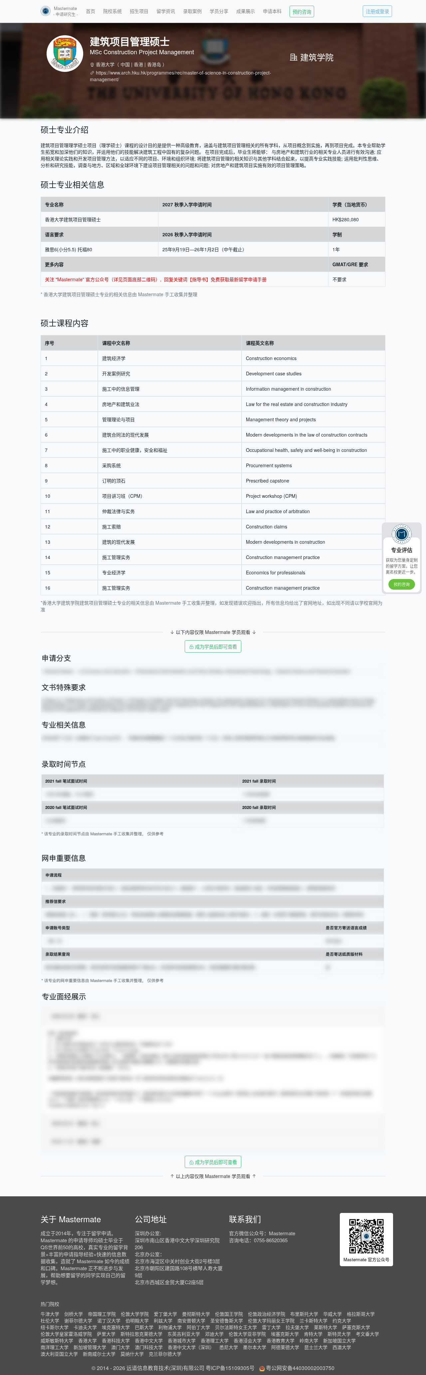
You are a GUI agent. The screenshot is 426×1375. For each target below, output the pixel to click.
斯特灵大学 (339, 1333)
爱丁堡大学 (165, 1313)
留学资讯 (165, 11)
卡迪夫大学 (85, 1327)
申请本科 (272, 11)
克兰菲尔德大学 (165, 1353)
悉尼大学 (228, 1347)
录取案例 (192, 11)
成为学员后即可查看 (215, 646)
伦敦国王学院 (229, 1313)
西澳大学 (341, 1347)
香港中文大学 (149, 1340)
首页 (90, 11)
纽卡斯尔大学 (55, 1327)
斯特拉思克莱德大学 (141, 1333)
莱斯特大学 (325, 1327)
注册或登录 (377, 11)
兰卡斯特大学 (313, 1320)
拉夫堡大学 (297, 1327)
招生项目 (139, 11)
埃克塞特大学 (116, 1327)
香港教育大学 (281, 1340)
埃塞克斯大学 (285, 1333)
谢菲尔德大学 (78, 1320)
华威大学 (332, 1313)
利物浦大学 (170, 1327)
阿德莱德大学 (285, 1347)
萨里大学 (106, 1333)
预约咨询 (302, 11)
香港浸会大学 (248, 1340)
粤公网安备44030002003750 (300, 1368)
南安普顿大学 (191, 1320)
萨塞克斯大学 (356, 1327)
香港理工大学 (215, 1340)
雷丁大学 (271, 1327)
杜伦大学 (50, 1320)
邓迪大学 (214, 1333)
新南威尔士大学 (99, 1353)
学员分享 (219, 11)
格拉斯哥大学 (361, 1313)
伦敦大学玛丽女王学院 (271, 1320)
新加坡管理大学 (90, 1347)
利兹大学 (163, 1320)
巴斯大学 (144, 1327)
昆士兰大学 (315, 1347)
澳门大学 (120, 1347)
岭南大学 (309, 1340)
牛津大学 (50, 1313)
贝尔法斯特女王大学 (236, 1327)
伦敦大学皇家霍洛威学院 (66, 1333)
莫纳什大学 (132, 1353)
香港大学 (105, 64)
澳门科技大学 (149, 1347)
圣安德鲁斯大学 (226, 1320)
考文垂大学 (367, 1333)
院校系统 (112, 11)
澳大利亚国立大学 (59, 1353)
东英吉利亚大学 (183, 1333)
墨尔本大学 (254, 1347)
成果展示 (245, 11)
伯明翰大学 (137, 1320)
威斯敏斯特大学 (57, 1340)
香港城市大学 (182, 1340)
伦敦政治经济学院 (266, 1313)
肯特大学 (313, 1333)
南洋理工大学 (55, 1347)
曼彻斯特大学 (196, 1313)
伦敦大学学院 (135, 1313)
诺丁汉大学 (108, 1320)
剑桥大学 (73, 1313)
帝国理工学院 (102, 1313)
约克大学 (341, 1320)
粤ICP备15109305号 (230, 1368)
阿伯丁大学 (198, 1327)
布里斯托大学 (304, 1313)
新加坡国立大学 (339, 1340)
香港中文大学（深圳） (191, 1347)
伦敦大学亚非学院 (247, 1333)
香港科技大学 (116, 1340)
